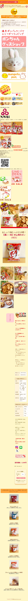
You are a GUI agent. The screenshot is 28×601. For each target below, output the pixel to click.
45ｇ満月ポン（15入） (14, 573)
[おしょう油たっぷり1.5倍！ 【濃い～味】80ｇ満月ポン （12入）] (7, 273)
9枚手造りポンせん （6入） (14, 556)
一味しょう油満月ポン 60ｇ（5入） (14, 507)
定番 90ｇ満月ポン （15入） (14, 540)
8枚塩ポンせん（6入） (14, 524)
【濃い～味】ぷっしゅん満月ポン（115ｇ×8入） (14, 589)
